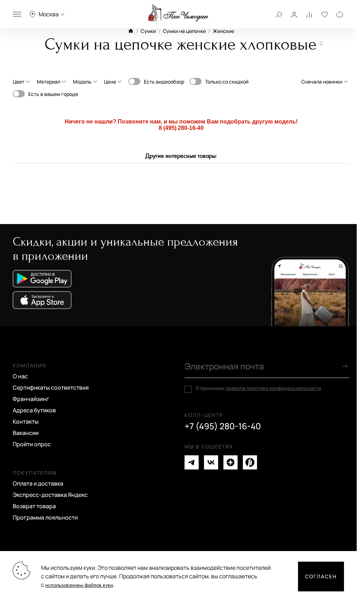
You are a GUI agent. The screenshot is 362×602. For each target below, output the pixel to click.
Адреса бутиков (34, 410)
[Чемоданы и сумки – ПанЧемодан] (178, 13)
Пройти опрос (32, 444)
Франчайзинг (31, 399)
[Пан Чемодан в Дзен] (230, 462)
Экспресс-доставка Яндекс (50, 495)
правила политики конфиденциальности (273, 388)
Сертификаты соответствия (51, 387)
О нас (20, 376)
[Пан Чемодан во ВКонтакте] (211, 462)
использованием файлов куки (79, 585)
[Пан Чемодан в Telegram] (192, 462)
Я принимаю (258, 388)
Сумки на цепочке (184, 31)
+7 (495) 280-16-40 (223, 426)
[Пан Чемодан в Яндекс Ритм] (250, 462)
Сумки (148, 31)
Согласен (321, 576)
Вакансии (26, 433)
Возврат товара (34, 506)
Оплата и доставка (38, 483)
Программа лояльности (45, 517)
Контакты (26, 421)
